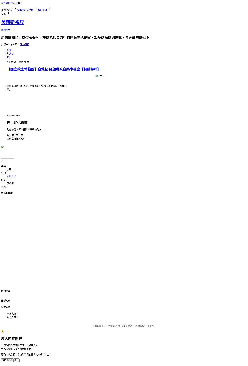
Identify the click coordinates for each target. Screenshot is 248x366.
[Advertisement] (124, 241)
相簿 (9, 50)
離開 (16, 360)
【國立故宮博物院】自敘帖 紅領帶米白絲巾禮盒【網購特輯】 (54, 69)
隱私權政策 (140, 326)
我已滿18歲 (7, 360)
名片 (9, 57)
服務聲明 (151, 326)
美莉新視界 (12, 22)
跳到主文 (5, 30)
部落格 (10, 53)
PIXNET (102, 326)
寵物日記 (24, 44)
